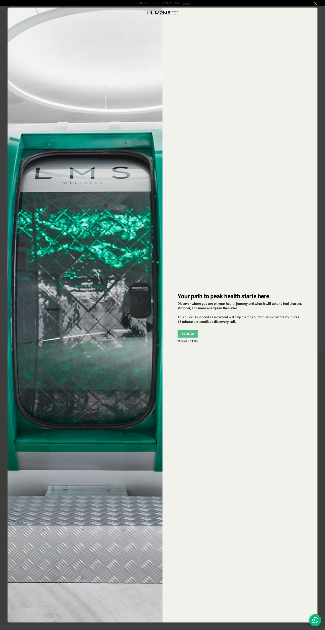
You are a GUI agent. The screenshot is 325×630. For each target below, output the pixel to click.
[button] (315, 620)
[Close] (315, 3)
